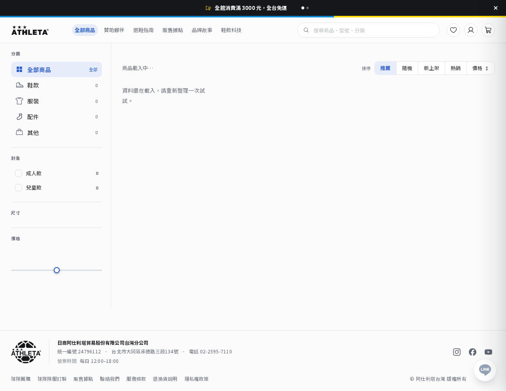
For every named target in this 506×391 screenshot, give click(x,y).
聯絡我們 (109, 378)
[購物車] (488, 30)
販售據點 (172, 30)
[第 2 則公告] (307, 8)
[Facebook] (472, 352)
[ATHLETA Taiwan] (37, 30)
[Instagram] (456, 352)
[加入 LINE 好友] (485, 370)
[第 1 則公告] (302, 7)
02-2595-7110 (216, 351)
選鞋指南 (143, 30)
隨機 (407, 68)
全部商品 (85, 30)
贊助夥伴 (114, 30)
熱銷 (456, 68)
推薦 (385, 68)
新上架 (431, 68)
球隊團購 (20, 378)
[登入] (471, 30)
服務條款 (136, 378)
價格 (480, 68)
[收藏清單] (453, 30)
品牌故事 (202, 30)
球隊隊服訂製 (52, 378)
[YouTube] (488, 352)
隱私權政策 (197, 378)
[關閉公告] (495, 8)
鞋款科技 (231, 30)
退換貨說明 (165, 378)
